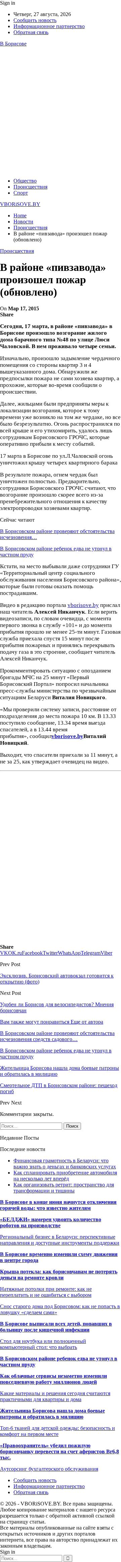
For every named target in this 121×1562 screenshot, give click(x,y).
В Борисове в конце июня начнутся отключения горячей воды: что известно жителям (58, 1205)
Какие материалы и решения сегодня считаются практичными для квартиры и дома (55, 1396)
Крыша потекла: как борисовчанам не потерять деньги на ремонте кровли (58, 1274)
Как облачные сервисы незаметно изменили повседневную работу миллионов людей (53, 1379)
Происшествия (30, 187)
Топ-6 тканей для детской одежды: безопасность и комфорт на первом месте (57, 1431)
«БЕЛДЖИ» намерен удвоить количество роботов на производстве (50, 1222)
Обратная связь (30, 32)
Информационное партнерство (49, 26)
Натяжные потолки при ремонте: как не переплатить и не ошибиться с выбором (46, 1292)
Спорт (20, 193)
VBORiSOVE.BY (20, 204)
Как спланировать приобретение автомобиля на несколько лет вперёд (65, 1175)
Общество (25, 181)
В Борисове (13, 43)
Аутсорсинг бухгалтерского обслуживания (49, 1469)
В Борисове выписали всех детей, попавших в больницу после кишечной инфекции (56, 1327)
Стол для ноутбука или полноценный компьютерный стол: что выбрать (43, 1344)
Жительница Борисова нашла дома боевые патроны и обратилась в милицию (52, 1414)
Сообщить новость (34, 20)
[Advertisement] (60, 112)
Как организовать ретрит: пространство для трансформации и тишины (63, 1187)
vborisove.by (83, 605)
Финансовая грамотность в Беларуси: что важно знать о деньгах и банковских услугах (64, 1163)
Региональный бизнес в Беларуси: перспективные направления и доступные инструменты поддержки (59, 1240)
